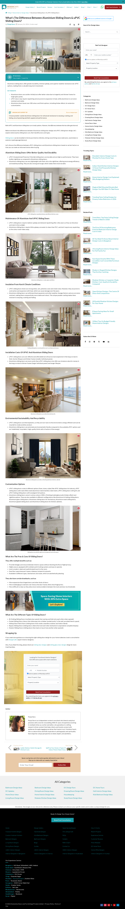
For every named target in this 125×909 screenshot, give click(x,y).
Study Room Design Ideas (93, 141)
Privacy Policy (49, 904)
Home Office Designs (97, 850)
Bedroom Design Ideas (92, 103)
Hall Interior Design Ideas (93, 120)
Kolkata (8, 887)
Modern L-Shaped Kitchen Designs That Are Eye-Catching (104, 271)
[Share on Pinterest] (79, 24)
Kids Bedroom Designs (41, 835)
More (94, 7)
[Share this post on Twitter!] (74, 24)
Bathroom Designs (40, 839)
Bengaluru (8, 865)
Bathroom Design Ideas (92, 100)
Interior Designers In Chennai (43, 854)
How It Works (95, 828)
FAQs (64, 835)
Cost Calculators (59, 7)
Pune (7, 881)
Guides (76, 7)
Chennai (8, 870)
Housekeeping (89, 129)
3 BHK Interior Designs (69, 850)
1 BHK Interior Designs (12, 850)
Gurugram (8, 883)
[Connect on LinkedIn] (117, 905)
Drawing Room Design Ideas (94, 117)
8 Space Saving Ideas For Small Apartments (103, 312)
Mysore (8, 872)
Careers (64, 839)
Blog (10, 13)
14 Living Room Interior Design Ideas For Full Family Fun (105, 250)
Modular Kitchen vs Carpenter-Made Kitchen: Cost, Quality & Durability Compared (105, 282)
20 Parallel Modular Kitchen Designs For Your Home (105, 302)
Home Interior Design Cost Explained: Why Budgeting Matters (105, 178)
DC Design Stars (90, 106)
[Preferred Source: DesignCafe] (98, 18)
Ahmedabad (9, 892)
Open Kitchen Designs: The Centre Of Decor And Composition (105, 292)
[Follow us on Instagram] (105, 905)
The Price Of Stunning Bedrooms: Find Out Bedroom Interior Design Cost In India (104, 229)
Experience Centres (97, 835)
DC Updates (89, 111)
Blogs (82, 7)
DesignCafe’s (13, 639)
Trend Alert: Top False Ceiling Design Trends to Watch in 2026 (105, 218)
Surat (7, 896)
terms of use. (96, 84)
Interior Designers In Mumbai (100, 854)
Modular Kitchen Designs (13, 832)
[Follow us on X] (98, 341)
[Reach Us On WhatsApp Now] (102, 7)
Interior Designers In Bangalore (15, 854)
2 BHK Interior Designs (41, 850)
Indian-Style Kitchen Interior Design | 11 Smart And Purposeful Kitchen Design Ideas (105, 168)
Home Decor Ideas (91, 123)
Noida (7, 885)
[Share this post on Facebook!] (70, 24)
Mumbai (8, 878)
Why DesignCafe (67, 832)
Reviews (50, 7)
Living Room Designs (12, 843)
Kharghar (21, 878)
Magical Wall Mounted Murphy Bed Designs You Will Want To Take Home (105, 188)
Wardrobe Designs (40, 832)
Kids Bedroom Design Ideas (93, 132)
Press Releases (95, 843)
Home (7, 828)
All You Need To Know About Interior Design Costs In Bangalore (105, 240)
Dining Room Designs (12, 846)
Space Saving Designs (69, 828)
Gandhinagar (9, 894)
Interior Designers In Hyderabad (72, 854)
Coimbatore (9, 874)
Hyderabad (9, 867)
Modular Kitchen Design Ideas (94, 138)
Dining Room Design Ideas (93, 114)
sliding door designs (40, 645)
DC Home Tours (90, 108)
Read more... (87, 160)
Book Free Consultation (43, 692)
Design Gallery (30, 7)
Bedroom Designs (11, 839)
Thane (15, 878)
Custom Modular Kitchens (13, 835)
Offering (69, 7)
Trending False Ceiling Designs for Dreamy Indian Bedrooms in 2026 (104, 198)
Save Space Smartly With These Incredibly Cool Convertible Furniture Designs (105, 261)
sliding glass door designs (58, 645)
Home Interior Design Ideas (21, 13)
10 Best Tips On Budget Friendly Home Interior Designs (103, 322)
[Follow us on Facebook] (101, 905)
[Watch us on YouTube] (114, 905)
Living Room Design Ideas (93, 135)
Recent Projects (41, 7)
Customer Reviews (97, 839)
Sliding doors (9, 138)
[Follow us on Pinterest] (108, 905)
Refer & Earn (66, 843)
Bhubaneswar (10, 889)
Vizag (7, 876)
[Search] (117, 31)
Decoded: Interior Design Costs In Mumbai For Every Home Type (104, 157)
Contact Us (66, 846)
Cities (88, 7)
